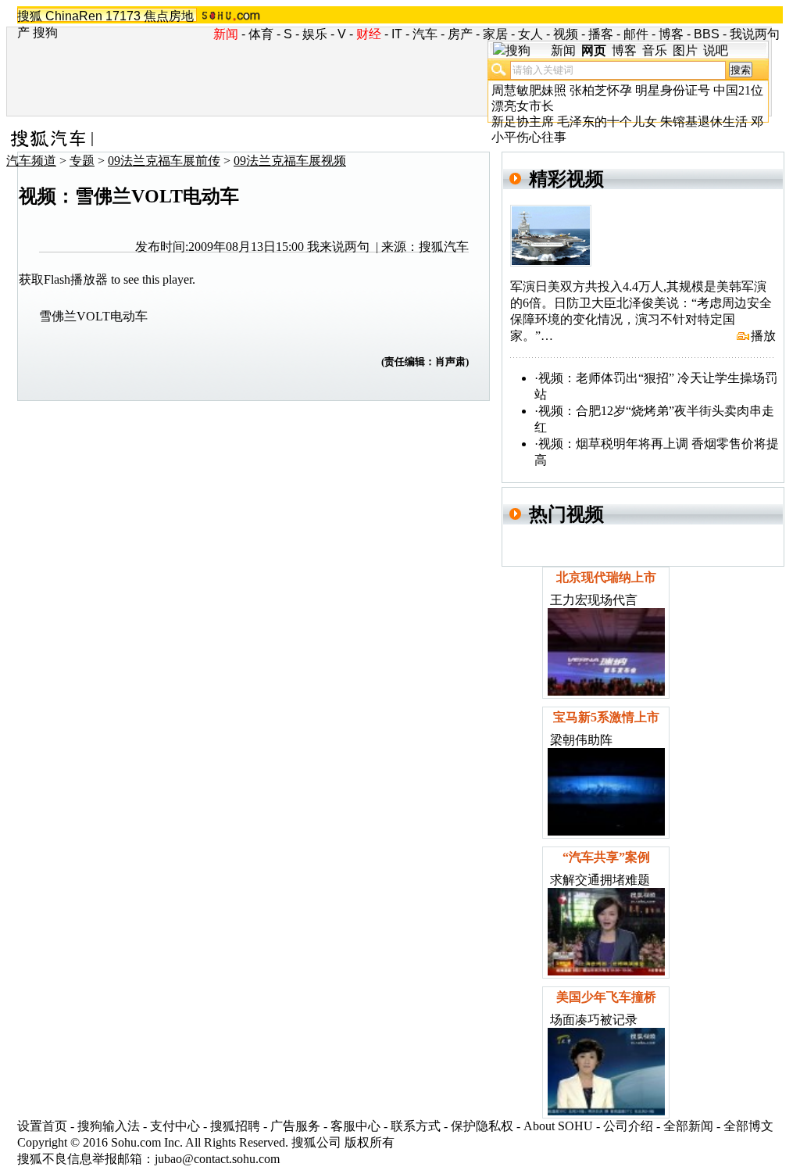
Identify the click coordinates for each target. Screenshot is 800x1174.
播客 (600, 34)
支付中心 (175, 1126)
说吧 (715, 50)
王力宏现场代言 (594, 600)
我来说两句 (338, 246)
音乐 (654, 50)
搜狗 (45, 32)
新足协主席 (522, 121)
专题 (82, 160)
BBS (707, 34)
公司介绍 (628, 1126)
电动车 (129, 316)
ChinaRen (73, 16)
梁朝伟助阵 (581, 739)
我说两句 (755, 34)
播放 (763, 335)
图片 (685, 50)
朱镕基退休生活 (704, 121)
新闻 (563, 50)
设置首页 (42, 1126)
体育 (260, 34)
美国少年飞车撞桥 (606, 997)
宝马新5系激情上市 (606, 717)
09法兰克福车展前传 (164, 160)
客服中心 (355, 1126)
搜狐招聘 (235, 1126)
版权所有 (370, 1142)
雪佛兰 (58, 316)
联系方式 (416, 1126)
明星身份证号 (672, 90)
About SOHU (558, 1126)
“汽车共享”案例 (606, 857)
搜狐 (29, 16)
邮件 (635, 34)
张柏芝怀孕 (601, 90)
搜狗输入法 (108, 1126)
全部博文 (748, 1126)
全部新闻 (688, 1126)
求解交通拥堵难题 (600, 879)
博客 (671, 34)
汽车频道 (31, 160)
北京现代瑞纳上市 (606, 577)
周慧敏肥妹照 (528, 90)
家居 (495, 34)
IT (396, 34)
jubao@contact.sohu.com (217, 1158)
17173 (123, 16)
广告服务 (295, 1126)
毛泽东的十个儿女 (607, 121)
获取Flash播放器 (63, 279)
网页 (593, 50)
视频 (565, 34)
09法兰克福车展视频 (290, 160)
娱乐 (314, 34)
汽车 (425, 34)
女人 (530, 34)
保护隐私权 (482, 1126)
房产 (460, 34)
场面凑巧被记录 (594, 1019)
